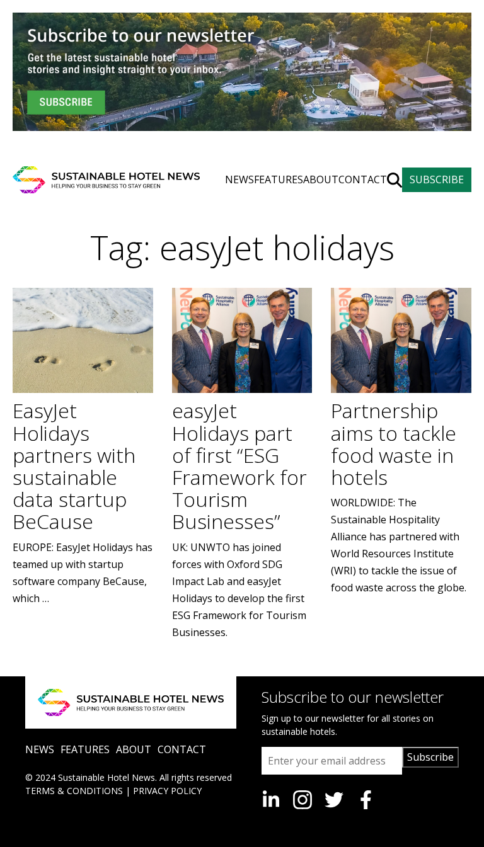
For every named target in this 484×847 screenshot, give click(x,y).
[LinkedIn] (271, 799)
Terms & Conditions (74, 791)
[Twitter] (334, 799)
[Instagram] (302, 799)
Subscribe (430, 757)
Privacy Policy (167, 791)
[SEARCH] (394, 180)
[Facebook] (365, 799)
